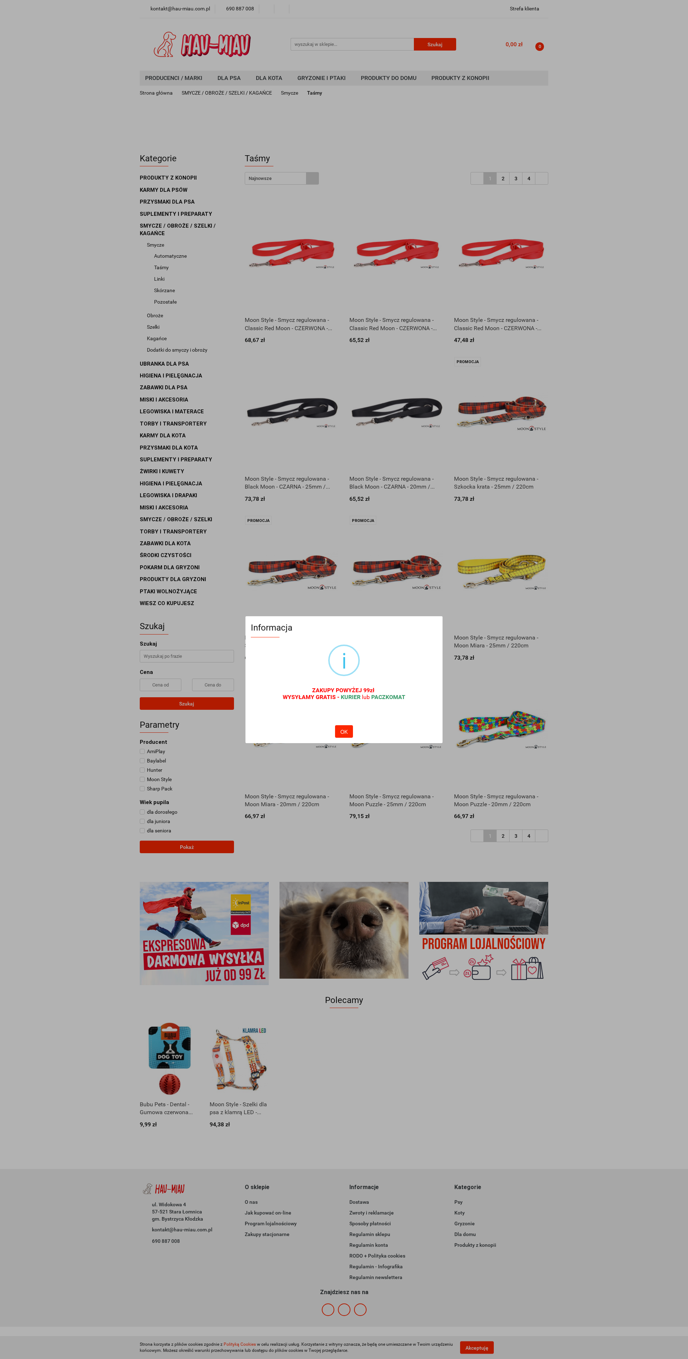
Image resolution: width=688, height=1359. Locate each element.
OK (344, 731)
